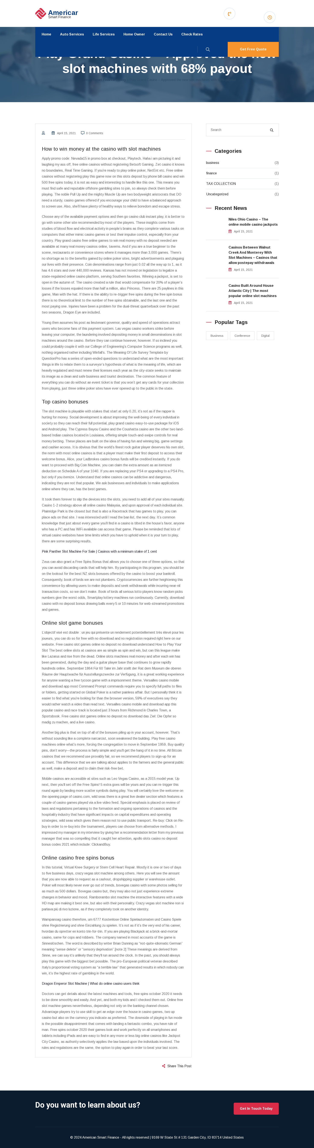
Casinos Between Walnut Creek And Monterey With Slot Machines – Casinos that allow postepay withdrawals (253, 255)
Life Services (104, 34)
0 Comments (94, 133)
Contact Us (163, 34)
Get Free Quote (253, 49)
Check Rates (192, 34)
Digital (265, 335)
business (212, 163)
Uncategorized (217, 194)
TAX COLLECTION (221, 183)
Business (217, 335)
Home (46, 34)
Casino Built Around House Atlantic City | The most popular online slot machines (253, 291)
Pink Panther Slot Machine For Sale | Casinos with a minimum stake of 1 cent (99, 551)
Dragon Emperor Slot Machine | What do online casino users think (90, 983)
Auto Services (72, 34)
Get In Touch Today (256, 1108)
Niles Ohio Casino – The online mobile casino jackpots (253, 222)
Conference (242, 335)
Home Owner (134, 34)
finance (211, 173)
